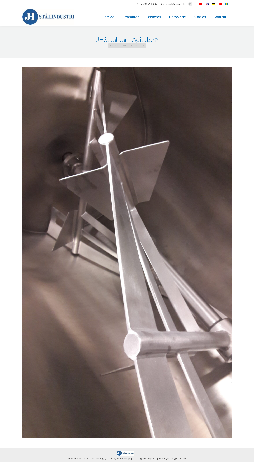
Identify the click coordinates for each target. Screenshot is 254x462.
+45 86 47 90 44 (148, 4)
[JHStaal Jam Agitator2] (127, 252)
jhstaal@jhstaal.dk (175, 4)
